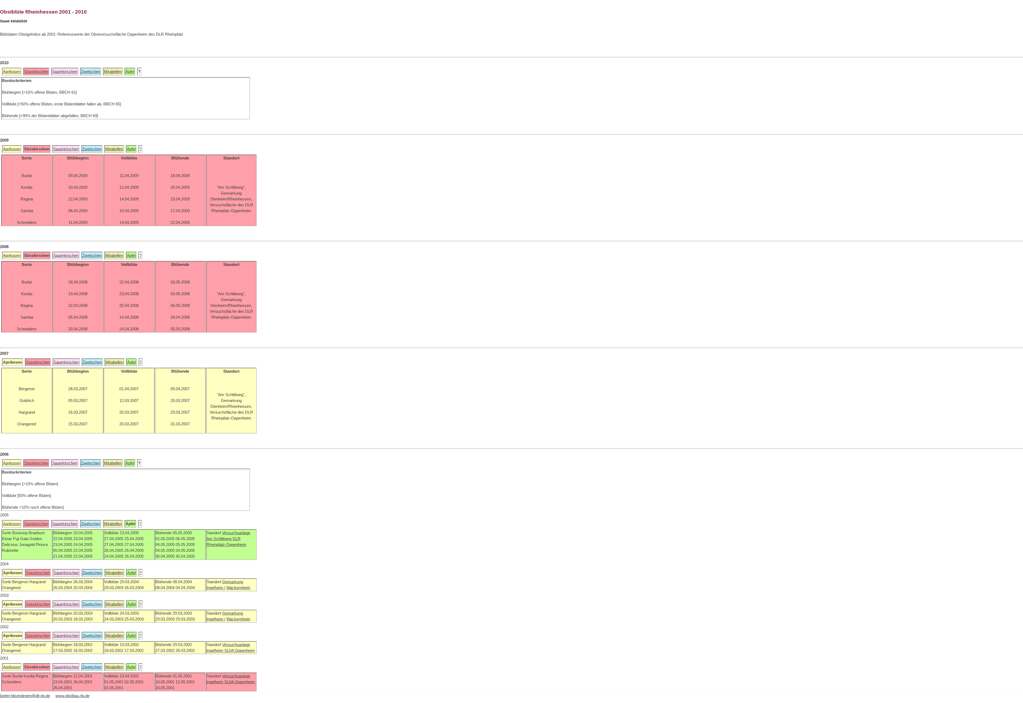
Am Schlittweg (219, 539)
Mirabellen (113, 71)
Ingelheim (215, 650)
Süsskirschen (36, 71)
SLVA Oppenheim (239, 650)
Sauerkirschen (64, 71)
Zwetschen (90, 71)
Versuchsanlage (236, 533)
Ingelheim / (215, 588)
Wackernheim (238, 588)
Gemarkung (232, 582)
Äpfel (129, 71)
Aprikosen (12, 71)
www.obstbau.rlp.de (72, 696)
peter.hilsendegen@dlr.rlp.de (25, 696)
